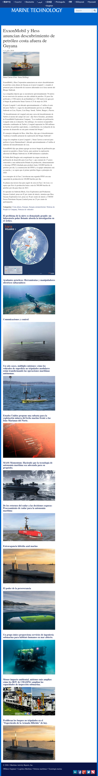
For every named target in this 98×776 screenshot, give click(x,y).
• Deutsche (29, 2)
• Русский (91, 2)
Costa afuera (16, 207)
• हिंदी (70, 2)
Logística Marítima (25, 769)
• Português (60, 2)
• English (49, 6)
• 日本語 (48, 2)
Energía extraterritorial (37, 207)
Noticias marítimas (40, 769)
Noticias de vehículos (25, 209)
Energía (25, 207)
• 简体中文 (6, 2)
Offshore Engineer (9, 769)
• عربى (39, 2)
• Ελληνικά (79, 2)
